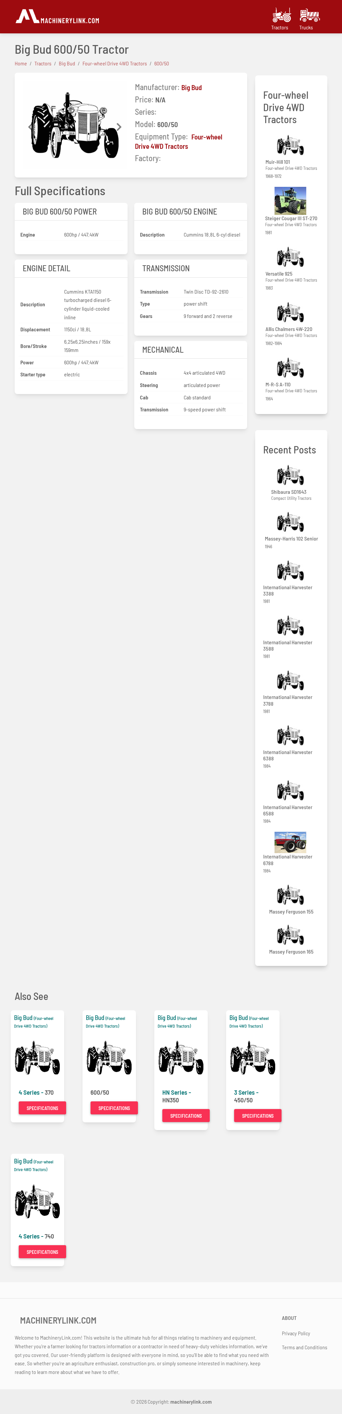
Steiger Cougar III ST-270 (291, 218)
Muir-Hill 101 (278, 161)
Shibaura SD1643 (289, 491)
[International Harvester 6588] (291, 790)
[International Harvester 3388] (291, 570)
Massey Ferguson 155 (291, 911)
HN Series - (176, 1092)
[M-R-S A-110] (291, 367)
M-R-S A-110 (278, 384)
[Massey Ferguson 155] (291, 894)
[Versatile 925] (291, 256)
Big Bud (191, 87)
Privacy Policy (296, 1333)
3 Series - (246, 1092)
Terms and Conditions (304, 1347)
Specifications (42, 1108)
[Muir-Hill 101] (291, 144)
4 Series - (32, 1092)
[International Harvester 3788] (291, 680)
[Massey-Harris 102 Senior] (291, 522)
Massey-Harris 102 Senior (291, 538)
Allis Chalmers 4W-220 (289, 329)
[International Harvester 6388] (291, 735)
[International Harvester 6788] (291, 842)
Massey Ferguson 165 (291, 951)
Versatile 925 (279, 273)
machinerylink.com (191, 1401)
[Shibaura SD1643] (291, 474)
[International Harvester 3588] (291, 625)
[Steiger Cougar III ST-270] (291, 201)
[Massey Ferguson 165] (291, 934)
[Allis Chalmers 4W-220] (291, 312)
